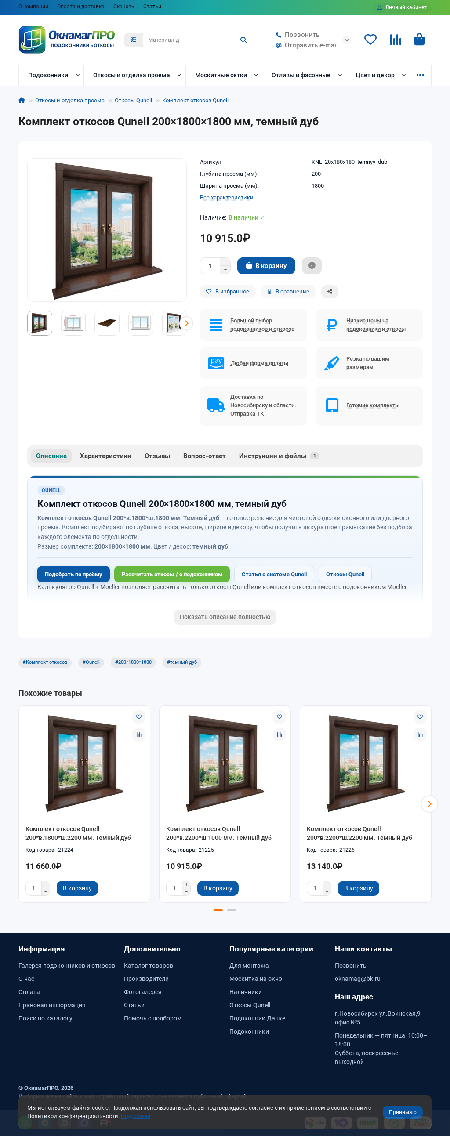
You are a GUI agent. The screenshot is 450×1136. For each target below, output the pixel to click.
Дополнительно (152, 948)
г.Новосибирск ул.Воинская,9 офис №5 (378, 1018)
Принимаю (403, 1112)
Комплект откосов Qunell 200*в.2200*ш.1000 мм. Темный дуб (219, 833)
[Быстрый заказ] (312, 265)
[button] (28, 323)
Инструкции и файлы (277, 456)
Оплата (29, 991)
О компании (33, 7)
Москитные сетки (221, 75)
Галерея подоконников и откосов (66, 965)
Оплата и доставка (81, 7)
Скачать (123, 7)
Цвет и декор (375, 75)
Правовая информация (52, 1005)
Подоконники (48, 75)
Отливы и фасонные (301, 75)
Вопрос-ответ (204, 456)
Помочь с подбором (152, 1018)
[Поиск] (243, 40)
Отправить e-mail (311, 45)
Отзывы (157, 456)
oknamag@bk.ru (358, 978)
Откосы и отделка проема (131, 75)
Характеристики (105, 456)
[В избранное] (138, 717)
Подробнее (135, 1116)
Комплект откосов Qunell (195, 100)
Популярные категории (271, 948)
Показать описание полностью (225, 616)
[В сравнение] (138, 734)
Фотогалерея (143, 991)
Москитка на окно (255, 978)
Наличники (245, 991)
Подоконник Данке (257, 1018)
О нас (26, 978)
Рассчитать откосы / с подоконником (172, 574)
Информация (41, 948)
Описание (51, 456)
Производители (146, 978)
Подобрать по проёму (73, 574)
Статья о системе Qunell (274, 574)
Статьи (152, 7)
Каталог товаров (148, 965)
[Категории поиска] (133, 40)
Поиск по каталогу (45, 1018)
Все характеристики (227, 197)
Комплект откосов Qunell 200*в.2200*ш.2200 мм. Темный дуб (359, 833)
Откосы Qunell (133, 100)
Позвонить (302, 35)
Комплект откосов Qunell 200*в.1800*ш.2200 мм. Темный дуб (78, 833)
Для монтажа (249, 965)
